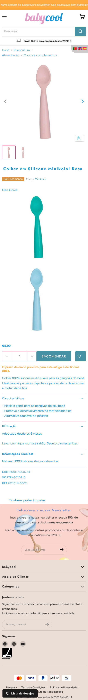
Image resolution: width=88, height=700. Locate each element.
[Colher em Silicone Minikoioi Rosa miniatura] (8, 152)
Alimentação (10, 55)
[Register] (62, 550)
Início (5, 50)
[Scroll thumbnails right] (82, 102)
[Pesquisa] (80, 31)
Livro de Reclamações (50, 691)
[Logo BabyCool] (44, 18)
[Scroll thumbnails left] (5, 102)
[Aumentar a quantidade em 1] (32, 356)
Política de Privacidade (63, 687)
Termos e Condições (33, 687)
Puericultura (22, 50)
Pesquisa (11, 687)
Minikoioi (40, 179)
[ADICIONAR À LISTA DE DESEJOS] (80, 356)
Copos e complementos (40, 55)
